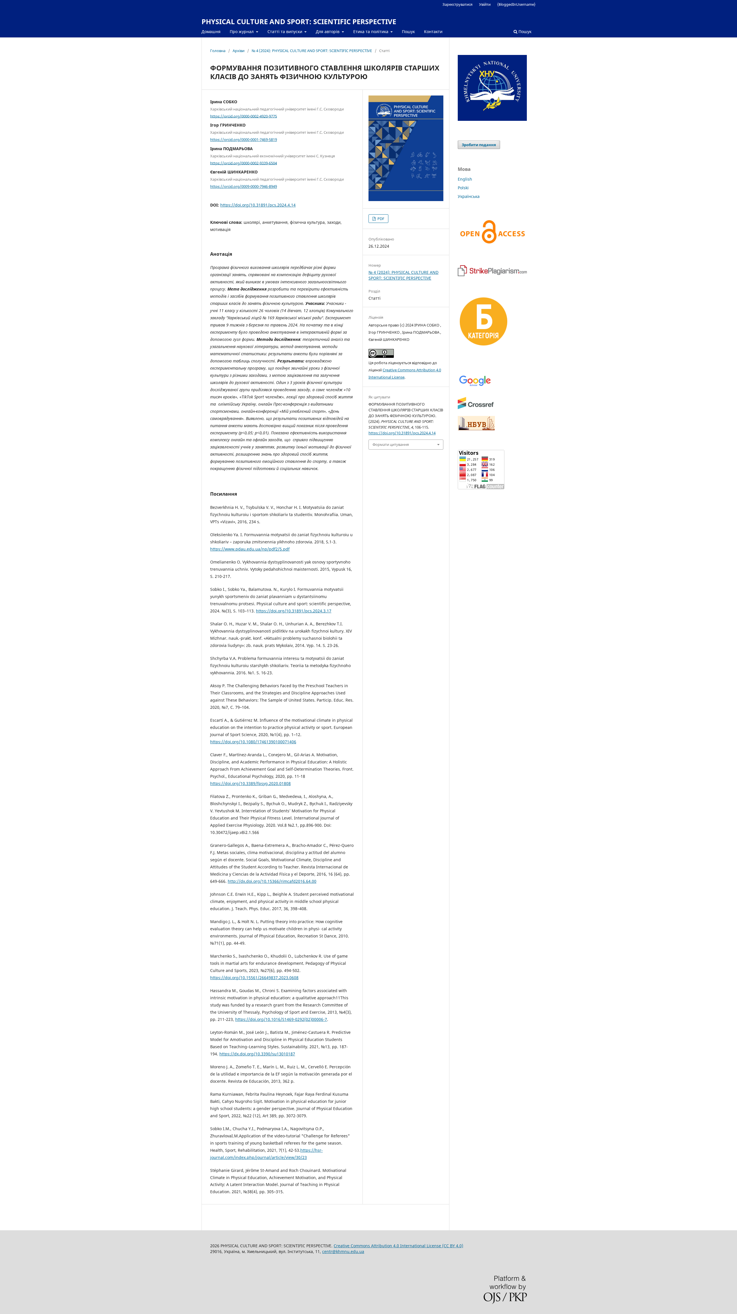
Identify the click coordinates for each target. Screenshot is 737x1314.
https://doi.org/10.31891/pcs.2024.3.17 (293, 611)
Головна (217, 50)
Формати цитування (391, 444)
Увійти (485, 4)
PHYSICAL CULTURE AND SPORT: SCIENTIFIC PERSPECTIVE (299, 21)
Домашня (211, 31)
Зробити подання (479, 144)
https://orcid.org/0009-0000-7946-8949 (243, 186)
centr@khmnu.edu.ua (343, 1251)
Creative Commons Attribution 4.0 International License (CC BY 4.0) (398, 1245)
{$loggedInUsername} (516, 4)
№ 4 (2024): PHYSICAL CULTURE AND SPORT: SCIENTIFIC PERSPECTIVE (312, 50)
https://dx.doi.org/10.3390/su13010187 (257, 1054)
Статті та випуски (285, 31)
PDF (380, 218)
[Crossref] (476, 408)
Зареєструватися (457, 4)
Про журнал (242, 31)
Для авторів (328, 31)
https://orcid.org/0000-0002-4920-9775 (243, 116)
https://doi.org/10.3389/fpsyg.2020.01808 (250, 783)
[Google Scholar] (475, 385)
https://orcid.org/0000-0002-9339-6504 (243, 162)
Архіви (238, 50)
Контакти (433, 31)
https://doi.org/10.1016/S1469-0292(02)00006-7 (281, 1019)
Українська (469, 196)
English (465, 179)
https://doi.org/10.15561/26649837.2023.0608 (254, 977)
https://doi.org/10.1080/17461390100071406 (253, 741)
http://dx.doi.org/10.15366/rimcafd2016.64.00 (272, 881)
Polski (463, 187)
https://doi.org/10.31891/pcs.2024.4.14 (258, 205)
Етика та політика (371, 31)
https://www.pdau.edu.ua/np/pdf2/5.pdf (250, 549)
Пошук (408, 31)
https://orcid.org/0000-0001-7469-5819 (243, 139)
